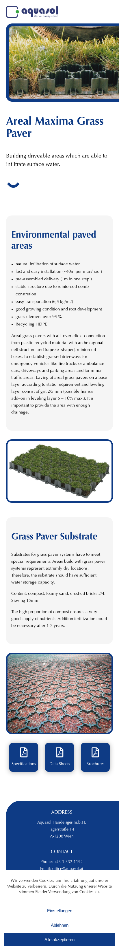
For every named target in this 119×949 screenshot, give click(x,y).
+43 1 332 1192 (68, 862)
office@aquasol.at (67, 869)
